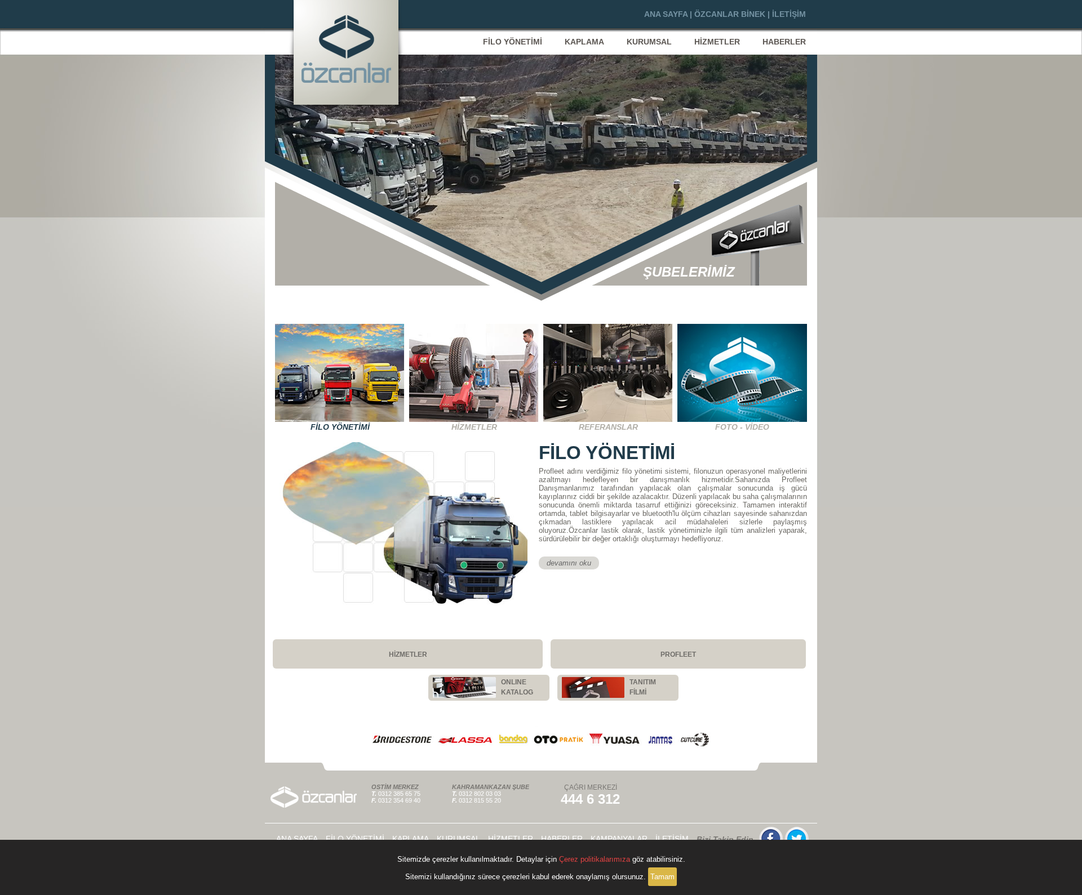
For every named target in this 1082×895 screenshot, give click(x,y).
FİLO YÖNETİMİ (512, 41)
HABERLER (784, 41)
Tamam (662, 876)
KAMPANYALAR (619, 838)
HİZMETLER (717, 41)
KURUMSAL (649, 41)
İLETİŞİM (789, 14)
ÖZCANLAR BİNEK (729, 14)
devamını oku (569, 563)
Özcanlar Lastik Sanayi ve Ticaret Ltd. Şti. (346, 52)
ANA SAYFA (666, 14)
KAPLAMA (584, 41)
